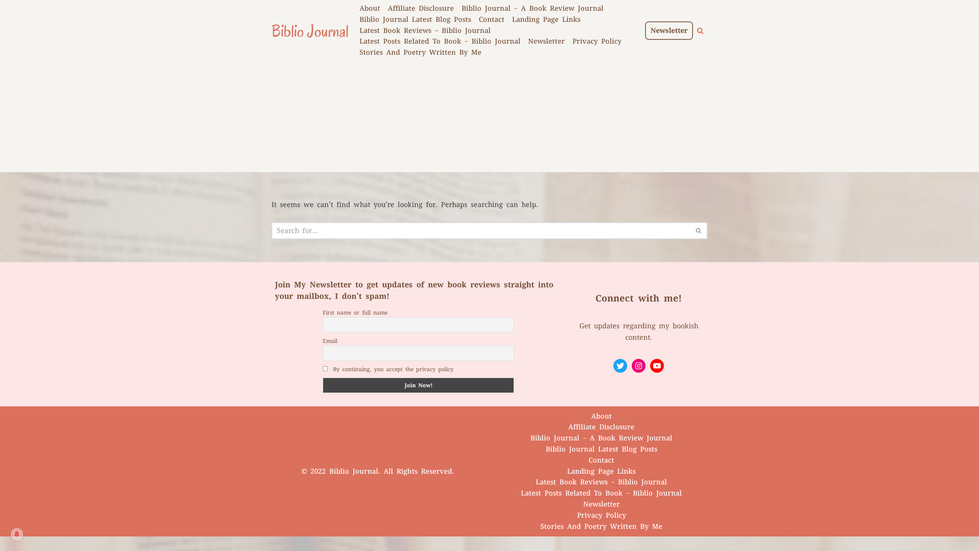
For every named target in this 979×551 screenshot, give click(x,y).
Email (330, 340)
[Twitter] (620, 366)
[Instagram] (639, 366)
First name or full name (355, 312)
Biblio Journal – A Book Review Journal (532, 8)
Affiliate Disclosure (421, 8)
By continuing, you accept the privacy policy (393, 369)
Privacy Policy (596, 41)
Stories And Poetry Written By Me (420, 52)
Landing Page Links (546, 19)
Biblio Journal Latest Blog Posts (415, 19)
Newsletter (546, 41)
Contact (491, 19)
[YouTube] (657, 366)
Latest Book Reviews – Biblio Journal (425, 30)
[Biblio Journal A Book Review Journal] (310, 30)
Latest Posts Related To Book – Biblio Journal (439, 41)
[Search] (700, 30)
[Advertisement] (489, 118)
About (369, 8)
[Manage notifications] (17, 534)
